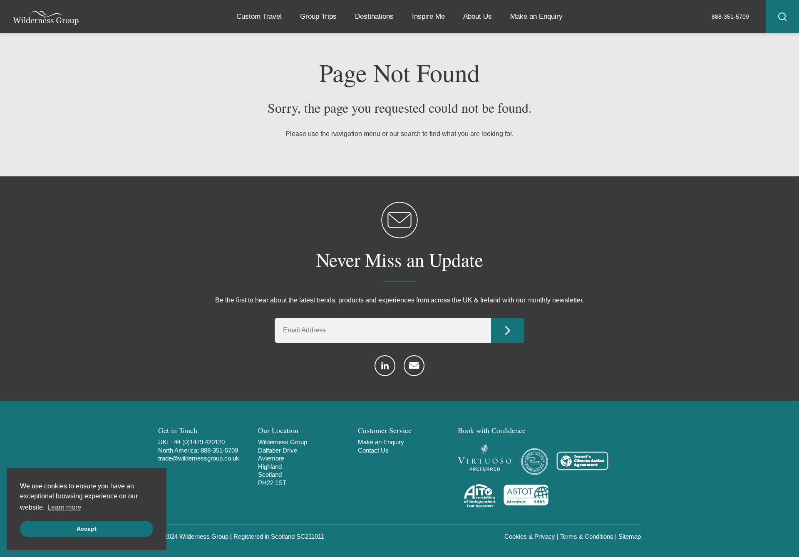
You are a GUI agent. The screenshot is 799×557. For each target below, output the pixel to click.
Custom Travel (259, 16)
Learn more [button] (64, 507)
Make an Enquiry (536, 16)
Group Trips (318, 16)
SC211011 (310, 536)
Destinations (374, 16)
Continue (507, 330)
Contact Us (373, 450)
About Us (477, 16)
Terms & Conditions (586, 536)
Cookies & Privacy (529, 536)
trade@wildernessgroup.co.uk (198, 458)
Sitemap (629, 536)
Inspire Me (428, 16)
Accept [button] (87, 528)
